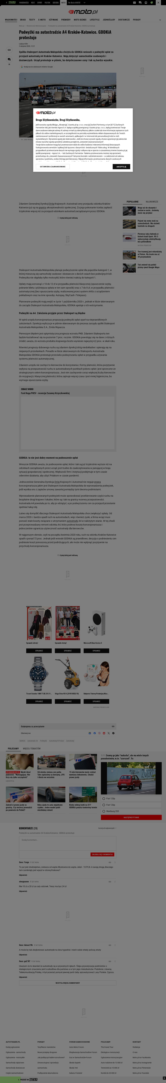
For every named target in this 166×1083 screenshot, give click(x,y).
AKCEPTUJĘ (121, 167)
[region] (83, 140)
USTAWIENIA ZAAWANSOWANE (52, 167)
